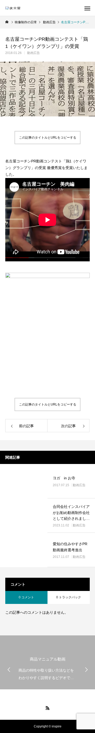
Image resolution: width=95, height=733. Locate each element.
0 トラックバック (68, 597)
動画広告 (33, 53)
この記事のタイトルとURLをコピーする (47, 137)
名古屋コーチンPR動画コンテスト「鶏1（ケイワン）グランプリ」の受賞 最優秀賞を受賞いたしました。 (46, 167)
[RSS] (47, 708)
